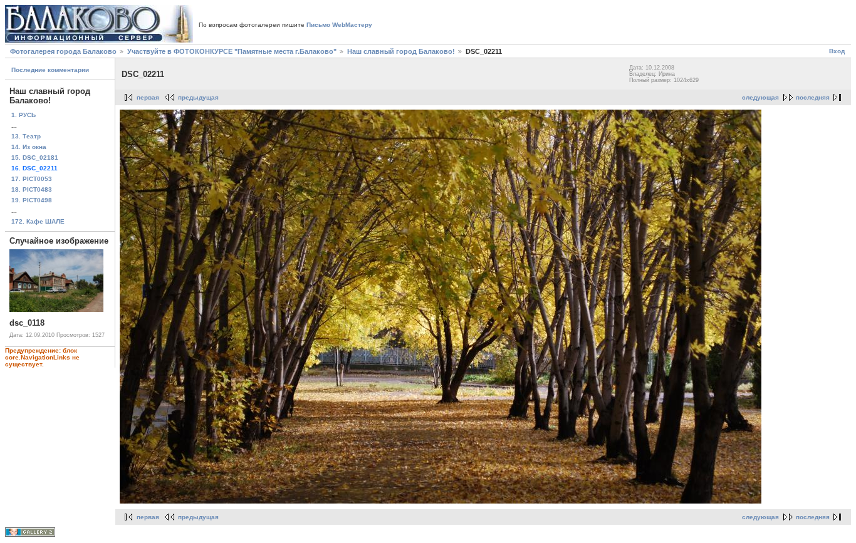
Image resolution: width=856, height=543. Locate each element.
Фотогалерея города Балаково (63, 51)
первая (148, 97)
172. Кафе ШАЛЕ (38, 221)
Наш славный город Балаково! (401, 51)
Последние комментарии (50, 69)
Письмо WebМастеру (339, 24)
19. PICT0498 (31, 200)
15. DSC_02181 (34, 157)
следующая (760, 97)
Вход (837, 51)
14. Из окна (28, 146)
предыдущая (198, 97)
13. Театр (26, 136)
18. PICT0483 (31, 189)
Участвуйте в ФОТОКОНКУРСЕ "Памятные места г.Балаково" (232, 51)
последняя (813, 97)
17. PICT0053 (31, 178)
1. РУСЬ (23, 114)
